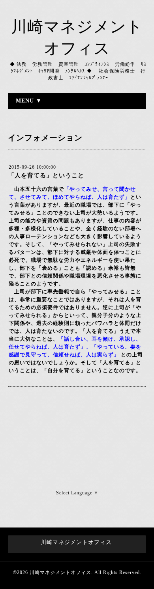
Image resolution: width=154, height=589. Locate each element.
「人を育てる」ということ (46, 175)
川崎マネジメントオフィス (60, 572)
